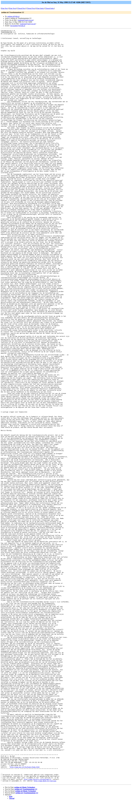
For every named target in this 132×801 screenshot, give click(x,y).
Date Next (12, 8)
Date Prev (4, 8)
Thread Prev (21, 8)
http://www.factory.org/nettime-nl (37, 779)
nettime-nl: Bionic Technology (24, 787)
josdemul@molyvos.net (25, 20)
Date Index (40, 8)
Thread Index (49, 8)
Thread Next (31, 8)
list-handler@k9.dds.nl (17, 26)
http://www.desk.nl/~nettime (45, 781)
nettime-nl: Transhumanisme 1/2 (26, 789)
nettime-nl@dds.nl (13, 16)
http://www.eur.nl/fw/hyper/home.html (25, 767)
